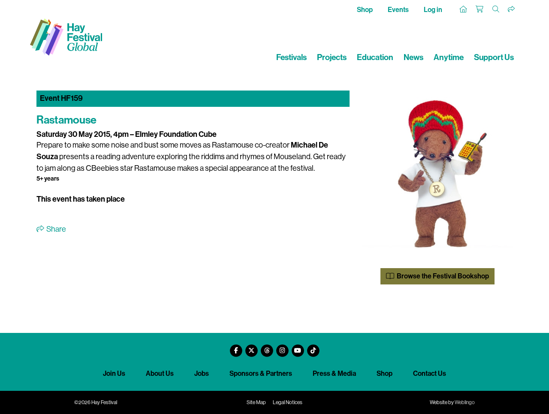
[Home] (463, 9)
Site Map (256, 402)
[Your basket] (480, 9)
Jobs (201, 373)
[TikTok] (313, 347)
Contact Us (429, 373)
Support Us (494, 57)
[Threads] (266, 347)
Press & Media (334, 373)
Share (55, 229)
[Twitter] (251, 347)
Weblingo (465, 402)
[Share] (511, 9)
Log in (433, 10)
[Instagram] (282, 347)
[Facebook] (236, 347)
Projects (332, 57)
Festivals (291, 57)
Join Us (114, 373)
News (413, 57)
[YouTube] (297, 347)
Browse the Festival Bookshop (442, 276)
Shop (365, 10)
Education (375, 57)
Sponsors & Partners (260, 373)
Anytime (449, 57)
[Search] (496, 9)
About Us (160, 373)
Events (398, 10)
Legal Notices (287, 402)
